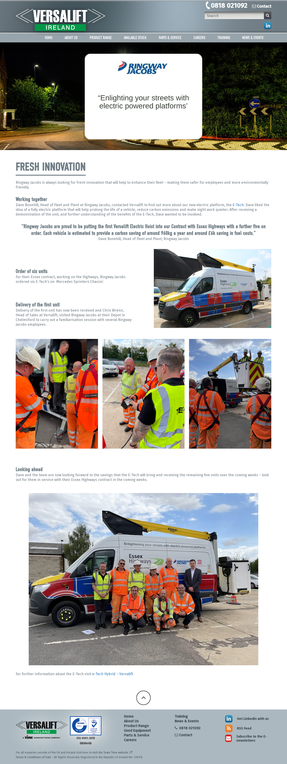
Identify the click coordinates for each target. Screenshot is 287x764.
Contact (264, 6)
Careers (199, 37)
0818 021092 (229, 5)
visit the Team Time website (110, 752)
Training (223, 37)
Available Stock (135, 37)
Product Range (101, 37)
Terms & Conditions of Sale (33, 757)
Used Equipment (137, 730)
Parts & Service (170, 37)
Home (48, 37)
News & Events (252, 37)
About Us (71, 37)
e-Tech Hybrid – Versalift (112, 674)
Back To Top (143, 698)
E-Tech (238, 205)
